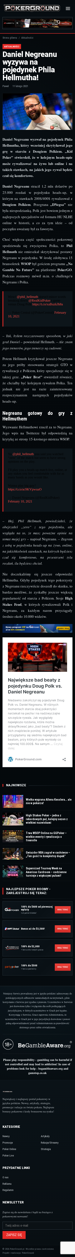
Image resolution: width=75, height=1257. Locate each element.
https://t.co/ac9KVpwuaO (25, 489)
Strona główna (9, 37)
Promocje (7, 1142)
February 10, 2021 (20, 501)
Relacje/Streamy (49, 1142)
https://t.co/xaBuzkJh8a (47, 304)
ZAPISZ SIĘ (14, 1235)
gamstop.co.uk (37, 1073)
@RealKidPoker (39, 300)
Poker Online (9, 1149)
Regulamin (8, 1190)
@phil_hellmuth (27, 297)
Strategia (46, 1149)
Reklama (6, 1183)
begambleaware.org (50, 1068)
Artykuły (45, 1136)
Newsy (5, 1136)
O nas (5, 1177)
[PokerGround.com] (31, 8)
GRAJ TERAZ (62, 910)
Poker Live (8, 1155)
